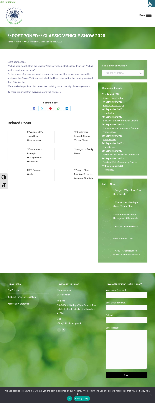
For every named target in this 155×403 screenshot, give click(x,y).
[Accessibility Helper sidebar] (151, 3)
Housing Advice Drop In (113, 105)
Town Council (109, 147)
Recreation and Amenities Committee (121, 154)
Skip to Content (7, 2)
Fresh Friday (108, 113)
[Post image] (16, 137)
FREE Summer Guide (34, 172)
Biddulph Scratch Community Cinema (120, 120)
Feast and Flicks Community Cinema (120, 162)
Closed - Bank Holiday (113, 98)
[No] (151, 395)
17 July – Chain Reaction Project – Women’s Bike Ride (83, 174)
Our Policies (13, 290)
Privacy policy (82, 398)
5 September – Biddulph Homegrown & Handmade (34, 155)
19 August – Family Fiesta (83, 151)
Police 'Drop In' (109, 139)
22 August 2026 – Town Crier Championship (36, 136)
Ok (69, 398)
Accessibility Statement (19, 304)
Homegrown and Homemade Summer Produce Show (121, 130)
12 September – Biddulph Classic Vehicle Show (82, 136)
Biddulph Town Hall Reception (22, 297)
